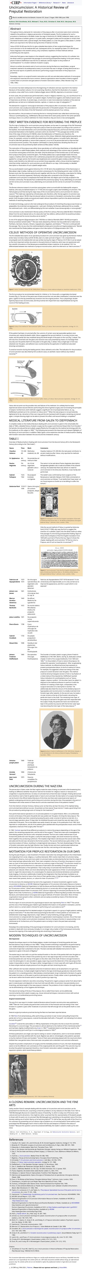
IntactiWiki (63, 1267)
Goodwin (12, 1024)
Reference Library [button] (45, 3)
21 (56, 878)
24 (70, 902)
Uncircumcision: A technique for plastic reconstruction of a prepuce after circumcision (51, 1229)
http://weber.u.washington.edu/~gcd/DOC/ (62, 1207)
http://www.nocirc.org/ (20, 1201)
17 (74, 802)
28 (13, 1004)
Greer (39, 1028)
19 (42, 826)
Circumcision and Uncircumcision (32, 1160)
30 (47, 1027)
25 (64, 906)
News (64, 3)
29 (15, 1023)
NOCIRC (30, 884)
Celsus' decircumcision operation (30, 1162)
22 (57, 878)
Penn (63, 903)
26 (23, 912)
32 (51, 1119)
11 (34, 430)
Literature (70, 3)
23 (22, 898)
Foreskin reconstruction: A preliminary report (45, 1233)
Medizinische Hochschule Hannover (64, 1132)
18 (53, 810)
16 (72, 542)
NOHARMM (18, 886)
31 (55, 1030)
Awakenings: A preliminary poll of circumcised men (40, 1194)
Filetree (29, 1267)
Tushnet (17, 830)
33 (15, 1125)
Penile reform (21, 1214)
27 (62, 931)
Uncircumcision (24, 1156)
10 (48, 411)
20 (63, 863)
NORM (35, 893)
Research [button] (56, 3)
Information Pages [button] (30, 3)
